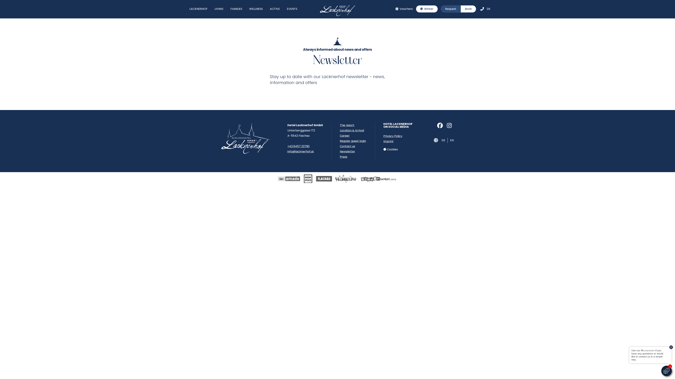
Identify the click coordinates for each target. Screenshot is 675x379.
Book (468, 9)
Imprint (388, 141)
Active (275, 9)
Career (345, 136)
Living (219, 9)
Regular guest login (353, 141)
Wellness (256, 9)
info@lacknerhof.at (300, 151)
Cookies (392, 149)
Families (236, 9)
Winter (428, 9)
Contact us (347, 146)
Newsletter (347, 151)
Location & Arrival (352, 130)
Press (343, 157)
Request (450, 9)
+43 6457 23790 (298, 146)
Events (292, 9)
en (452, 140)
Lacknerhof (198, 9)
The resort (347, 125)
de (488, 9)
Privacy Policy (392, 136)
